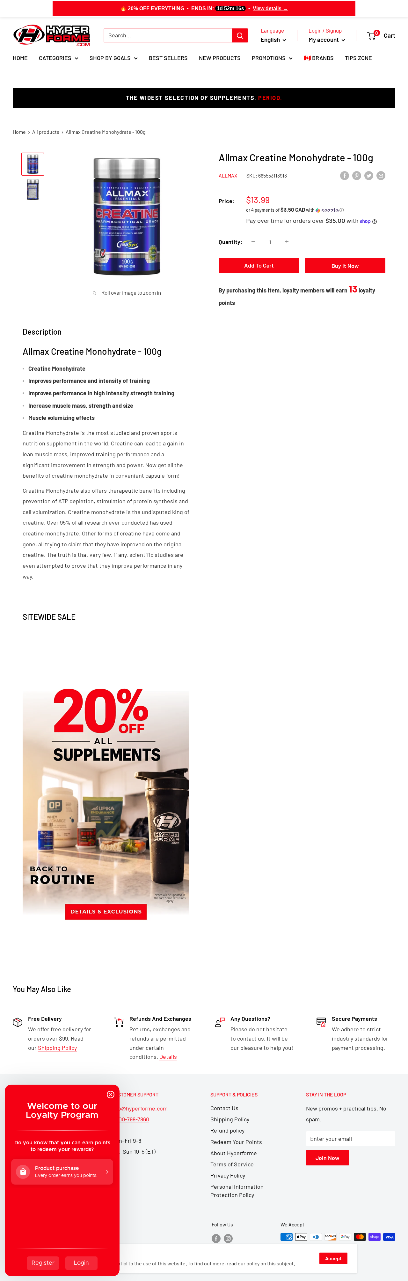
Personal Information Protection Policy (237, 1190)
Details (168, 1056)
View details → (270, 8)
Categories (55, 57)
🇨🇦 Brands (319, 57)
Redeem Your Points (236, 1141)
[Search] (240, 35)
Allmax (228, 175)
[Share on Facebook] (344, 175)
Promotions (269, 57)
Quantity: (230, 241)
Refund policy (227, 1130)
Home (20, 57)
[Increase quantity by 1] (287, 241)
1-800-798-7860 (130, 1119)
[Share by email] (380, 175)
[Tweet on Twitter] (368, 175)
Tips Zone (358, 57)
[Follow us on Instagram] (228, 1238)
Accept (333, 1258)
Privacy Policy (227, 1175)
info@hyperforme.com (140, 1108)
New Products (220, 57)
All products (45, 132)
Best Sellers (168, 57)
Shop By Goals (110, 57)
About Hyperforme (233, 1152)
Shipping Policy (229, 1119)
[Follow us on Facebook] (216, 1238)
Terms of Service (232, 1164)
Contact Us (224, 1107)
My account (324, 39)
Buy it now (345, 265)
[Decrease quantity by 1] (253, 241)
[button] (315, 210)
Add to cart (259, 265)
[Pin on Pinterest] (356, 175)
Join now (327, 1157)
